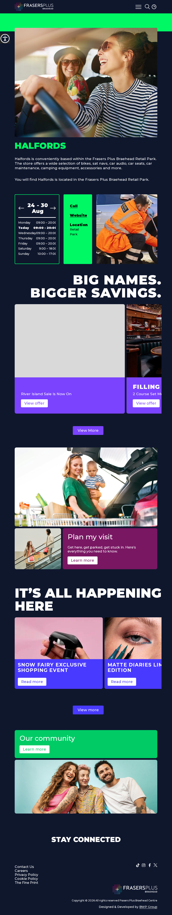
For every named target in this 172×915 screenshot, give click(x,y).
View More (88, 430)
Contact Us (24, 867)
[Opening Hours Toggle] (154, 6)
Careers (21, 871)
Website (78, 215)
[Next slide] (53, 208)
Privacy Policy (26, 875)
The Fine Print (26, 883)
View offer (34, 403)
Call (74, 206)
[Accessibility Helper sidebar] (5, 38)
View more (88, 710)
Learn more (82, 560)
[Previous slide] (21, 208)
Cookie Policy (26, 879)
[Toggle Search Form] (147, 6)
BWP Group (148, 907)
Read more (32, 681)
